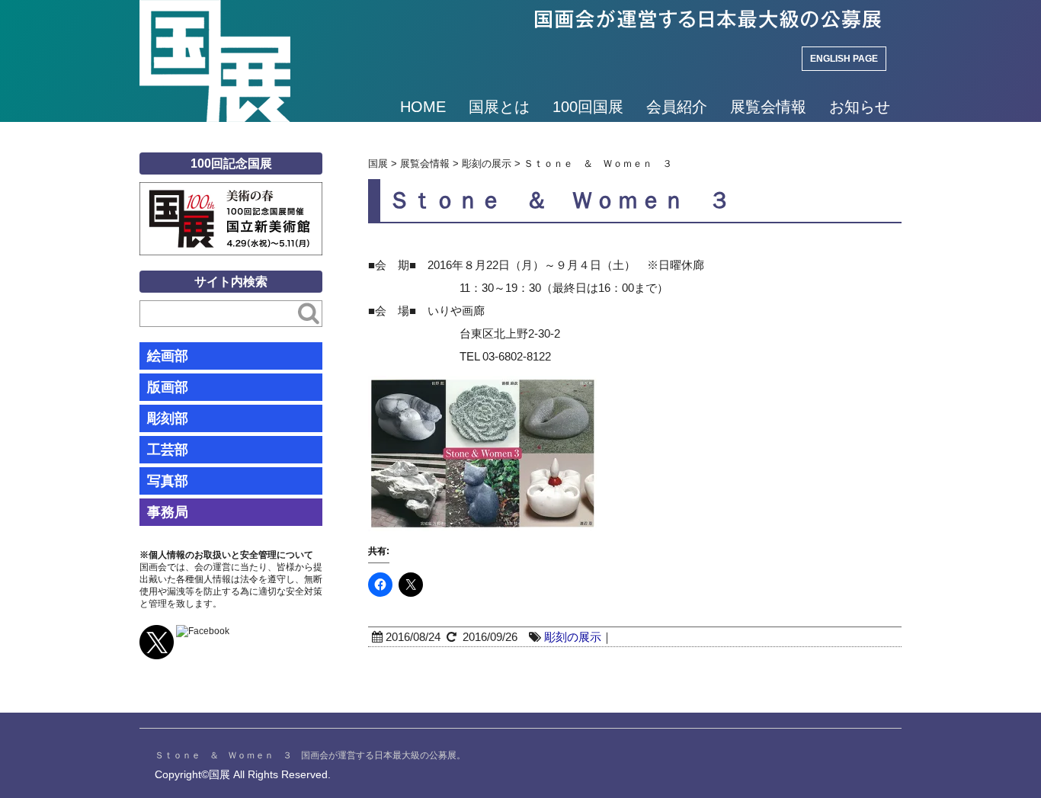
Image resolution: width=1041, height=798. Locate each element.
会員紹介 (676, 106)
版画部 (167, 387)
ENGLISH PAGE (844, 58)
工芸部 (167, 449)
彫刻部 (167, 418)
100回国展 (588, 106)
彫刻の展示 (572, 636)
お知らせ (859, 106)
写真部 (167, 481)
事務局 (167, 512)
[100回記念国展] (230, 193)
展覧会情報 (768, 106)
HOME (423, 106)
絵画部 (167, 356)
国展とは (499, 106)
